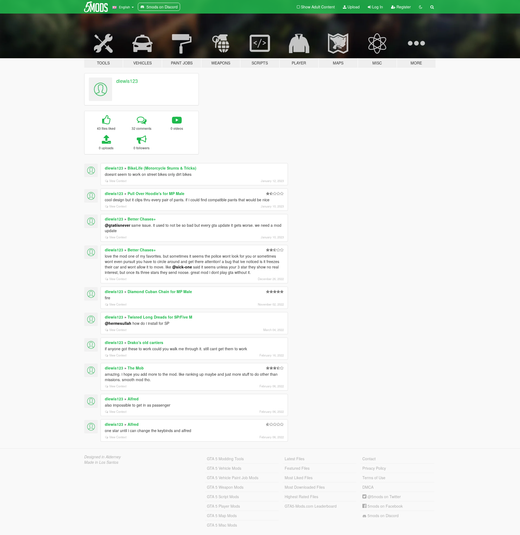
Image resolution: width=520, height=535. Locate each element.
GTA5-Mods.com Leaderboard (311, 506)
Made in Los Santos (101, 462)
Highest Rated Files (301, 496)
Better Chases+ (142, 219)
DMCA (367, 487)
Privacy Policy (374, 468)
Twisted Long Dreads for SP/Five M (160, 317)
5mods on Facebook (384, 506)
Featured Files (297, 468)
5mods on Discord (382, 515)
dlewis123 (127, 80)
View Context (117, 181)
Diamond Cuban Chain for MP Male (160, 291)
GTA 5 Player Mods (223, 506)
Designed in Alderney (102, 456)
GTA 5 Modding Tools (225, 458)
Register (403, 6)
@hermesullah (118, 323)
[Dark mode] (420, 7)
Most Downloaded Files (305, 487)
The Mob (136, 368)
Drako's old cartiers (145, 342)
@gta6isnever (117, 225)
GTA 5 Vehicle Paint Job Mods (232, 477)
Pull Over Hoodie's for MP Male (156, 193)
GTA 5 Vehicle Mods (224, 468)
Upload (353, 6)
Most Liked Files (299, 477)
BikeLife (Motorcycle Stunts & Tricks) (162, 168)
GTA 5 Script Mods (223, 496)
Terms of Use (373, 477)
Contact (369, 458)
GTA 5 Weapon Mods (225, 487)
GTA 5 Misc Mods (222, 525)
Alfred (133, 398)
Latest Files (294, 458)
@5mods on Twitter (383, 496)
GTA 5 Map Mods (222, 515)
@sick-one (182, 267)
